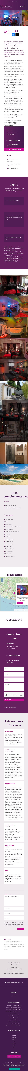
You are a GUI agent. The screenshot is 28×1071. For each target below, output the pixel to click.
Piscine (17, 942)
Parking (9, 947)
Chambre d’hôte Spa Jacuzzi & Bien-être (14, 1007)
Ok (10, 1068)
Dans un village (10, 944)
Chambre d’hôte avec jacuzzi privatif (14, 1005)
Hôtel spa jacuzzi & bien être (14, 1015)
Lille (14, 1045)
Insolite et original (14, 1019)
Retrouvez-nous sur (12, 983)
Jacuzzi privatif (6, 942)
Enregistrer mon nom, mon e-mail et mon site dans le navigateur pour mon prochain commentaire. (14, 924)
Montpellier (14, 1039)
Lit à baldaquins (13, 942)
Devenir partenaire (14, 1056)
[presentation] (14, 695)
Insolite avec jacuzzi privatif (14, 1017)
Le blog (8, 1)
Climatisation (19, 946)
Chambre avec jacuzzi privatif (14, 1021)
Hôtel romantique (14, 1013)
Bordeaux (14, 1043)
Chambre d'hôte (7, 941)
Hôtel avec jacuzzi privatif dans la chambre (14, 1011)
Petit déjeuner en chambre (16, 947)
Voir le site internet (15, 140)
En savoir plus (16, 1068)
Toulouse (14, 1037)
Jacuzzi (19, 941)
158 (5, 32)
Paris (14, 1033)
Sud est (14, 946)
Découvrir (19, 603)
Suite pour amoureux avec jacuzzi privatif (14, 1009)
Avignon (14, 1047)
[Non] (26, 1066)
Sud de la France (10, 946)
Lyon (14, 1041)
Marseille (14, 1035)
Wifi (6, 949)
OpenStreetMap (18, 610)
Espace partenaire (15, 1)
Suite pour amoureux (14, 941)
